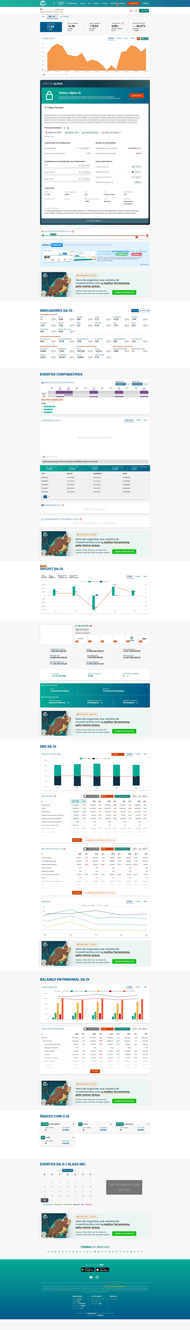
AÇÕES (83, 3)
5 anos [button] (132, 38)
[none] (95, 284)
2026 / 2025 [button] (129, 420)
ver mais (77, 840)
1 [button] (45, 497)
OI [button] (43, 16)
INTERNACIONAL (72, 3)
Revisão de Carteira (118, 3)
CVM (108, 1286)
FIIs (90, 3)
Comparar (144, 10)
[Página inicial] (43, 3)
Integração (78, 1308)
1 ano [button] (126, 38)
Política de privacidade (97, 1299)
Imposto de (79, 1305)
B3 (105, 1286)
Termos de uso (95, 1301)
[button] (54, 3)
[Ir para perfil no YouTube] (91, 1279)
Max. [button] (145, 420)
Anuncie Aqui (113, 1299)
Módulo (79, 1303)
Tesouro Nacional (117, 1286)
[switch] (95, 75)
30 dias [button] (111, 38)
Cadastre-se (133, 3)
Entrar (145, 3)
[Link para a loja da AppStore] (102, 1270)
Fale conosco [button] (96, 1303)
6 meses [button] (119, 38)
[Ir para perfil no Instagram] (97, 1279)
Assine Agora (136, 95)
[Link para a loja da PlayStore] (88, 1270)
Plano (77, 1299)
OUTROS (105, 3)
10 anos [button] (138, 576)
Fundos (96, 3)
